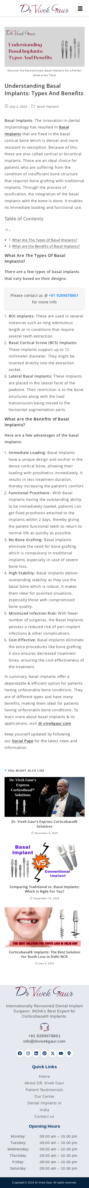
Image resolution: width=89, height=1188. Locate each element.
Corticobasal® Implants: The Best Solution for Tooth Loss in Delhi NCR (44, 954)
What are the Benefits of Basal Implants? (46, 246)
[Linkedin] (36, 1053)
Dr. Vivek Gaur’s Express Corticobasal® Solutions (44, 823)
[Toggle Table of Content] (8, 230)
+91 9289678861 (44, 1036)
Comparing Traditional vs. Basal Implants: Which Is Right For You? (45, 889)
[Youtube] (61, 1053)
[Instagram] (28, 1053)
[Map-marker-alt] (69, 1053)
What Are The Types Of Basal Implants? (44, 240)
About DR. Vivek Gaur (44, 1082)
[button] (80, 9)
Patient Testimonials (44, 1089)
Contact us (44, 1116)
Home (44, 1076)
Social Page (22, 740)
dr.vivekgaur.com (54, 723)
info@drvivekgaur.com (44, 1041)
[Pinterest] (44, 1053)
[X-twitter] (53, 1053)
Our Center (44, 1096)
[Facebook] (20, 1053)
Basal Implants (48, 106)
